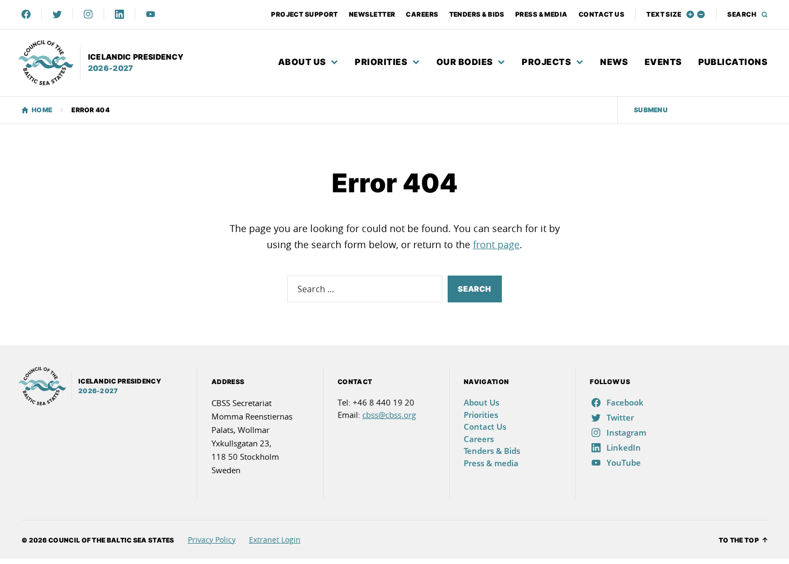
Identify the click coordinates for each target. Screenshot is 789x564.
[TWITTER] (57, 14)
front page (496, 244)
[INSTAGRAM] (88, 14)
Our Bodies (464, 61)
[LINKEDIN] (119, 14)
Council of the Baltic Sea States (111, 540)
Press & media (541, 14)
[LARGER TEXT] (690, 14)
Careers (422, 14)
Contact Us (602, 14)
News (614, 61)
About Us (302, 61)
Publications (733, 61)
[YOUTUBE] (150, 14)
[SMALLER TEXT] (701, 14)
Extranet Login (275, 539)
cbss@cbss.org (389, 414)
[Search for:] (364, 289)
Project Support (304, 14)
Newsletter (372, 14)
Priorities (381, 61)
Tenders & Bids (477, 14)
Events (663, 61)
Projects (546, 61)
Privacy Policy (212, 539)
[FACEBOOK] (26, 14)
